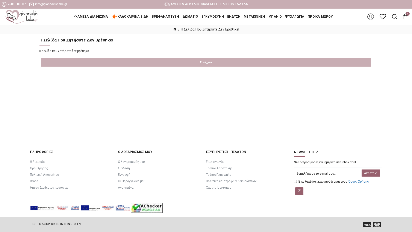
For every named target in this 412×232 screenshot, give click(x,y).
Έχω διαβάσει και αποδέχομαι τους (333, 181)
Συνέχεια (206, 62)
